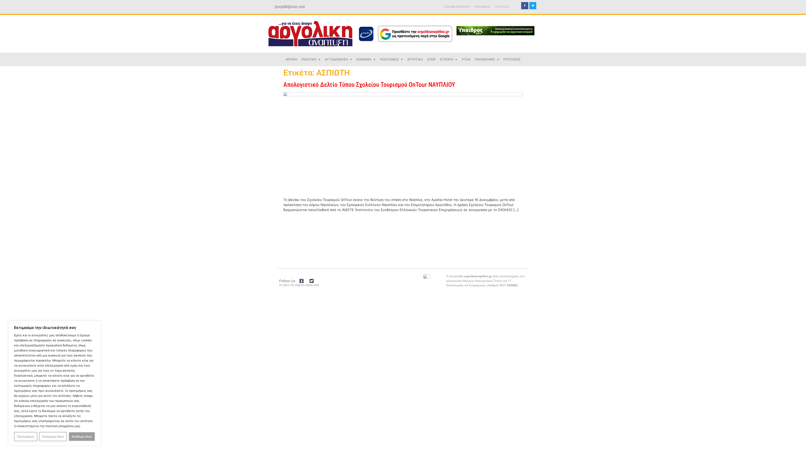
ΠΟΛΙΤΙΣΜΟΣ (389, 59)
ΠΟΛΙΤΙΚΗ (309, 59)
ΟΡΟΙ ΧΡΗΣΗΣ (482, 6)
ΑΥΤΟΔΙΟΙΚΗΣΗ (336, 59)
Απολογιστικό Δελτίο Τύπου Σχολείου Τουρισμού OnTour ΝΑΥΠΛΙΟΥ (369, 84)
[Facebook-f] (524, 5)
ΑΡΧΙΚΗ (291, 59)
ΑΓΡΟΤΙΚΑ (415, 59)
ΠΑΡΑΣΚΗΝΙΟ (485, 59)
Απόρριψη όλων (53, 436)
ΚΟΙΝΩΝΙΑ (363, 59)
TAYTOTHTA (502, 6)
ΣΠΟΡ (431, 59)
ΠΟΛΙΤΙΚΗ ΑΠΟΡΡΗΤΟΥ (457, 6)
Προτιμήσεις (25, 436)
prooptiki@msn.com (290, 7)
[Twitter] (532, 5)
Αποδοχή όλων (82, 436)
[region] (54, 383)
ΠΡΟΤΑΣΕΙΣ (512, 59)
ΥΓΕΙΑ (466, 59)
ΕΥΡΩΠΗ (446, 59)
